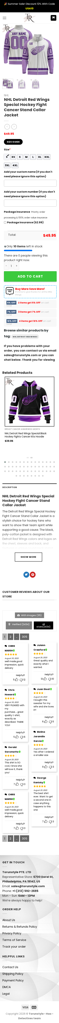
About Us (8, 920)
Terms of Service (14, 940)
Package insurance (17, 212)
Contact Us (10, 967)
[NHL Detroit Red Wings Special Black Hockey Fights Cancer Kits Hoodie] (29, 401)
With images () (31, 615)
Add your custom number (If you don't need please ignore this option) (29, 194)
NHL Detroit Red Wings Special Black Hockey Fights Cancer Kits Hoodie (25, 435)
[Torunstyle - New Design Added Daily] (29, 17)
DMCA (6, 987)
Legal (6, 994)
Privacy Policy (11, 933)
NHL (6, 95)
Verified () (20, 624)
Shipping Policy (12, 974)
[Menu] (4, 18)
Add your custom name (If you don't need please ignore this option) (28, 174)
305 (24, 637)
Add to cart (30, 276)
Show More (28, 557)
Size (7, 149)
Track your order (14, 947)
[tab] (29, 487)
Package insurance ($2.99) (25, 222)
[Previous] (7, 50)
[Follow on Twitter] (26, 575)
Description (9, 487)
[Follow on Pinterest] (33, 575)
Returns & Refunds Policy (19, 927)
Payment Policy (13, 980)
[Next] (50, 50)
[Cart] (53, 18)
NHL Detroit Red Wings (25, 336)
